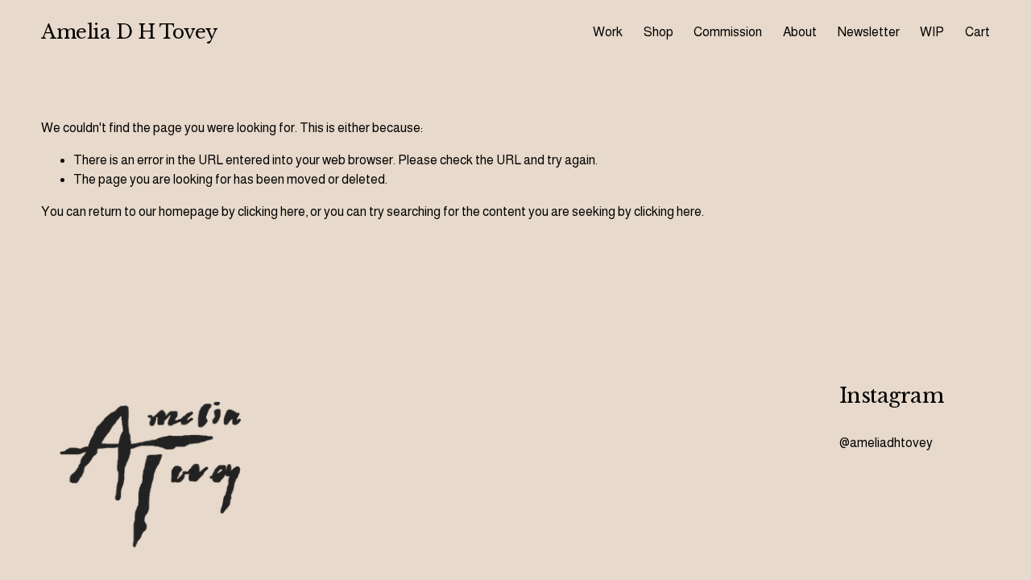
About (800, 32)
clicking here (271, 211)
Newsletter (869, 32)
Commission (728, 32)
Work (608, 32)
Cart (977, 32)
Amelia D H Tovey (129, 32)
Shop (658, 32)
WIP (932, 32)
